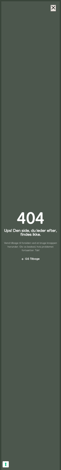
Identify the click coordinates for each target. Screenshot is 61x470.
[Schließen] (53, 8)
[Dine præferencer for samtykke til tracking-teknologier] (6, 464)
